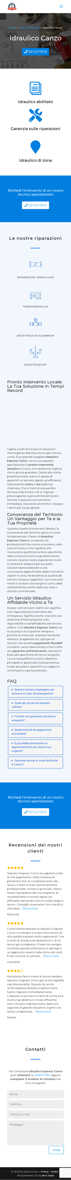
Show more (30, 908)
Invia (56, 1150)
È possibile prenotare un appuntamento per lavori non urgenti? (31, 747)
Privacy (45, 1171)
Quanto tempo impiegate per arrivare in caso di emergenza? (33, 691)
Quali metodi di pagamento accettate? (32, 731)
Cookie (54, 1171)
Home (12, 27)
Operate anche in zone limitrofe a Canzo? (35, 762)
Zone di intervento (30, 27)
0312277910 (38, 51)
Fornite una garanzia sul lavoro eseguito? (34, 718)
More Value (48, 1175)
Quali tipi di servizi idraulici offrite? (31, 705)
